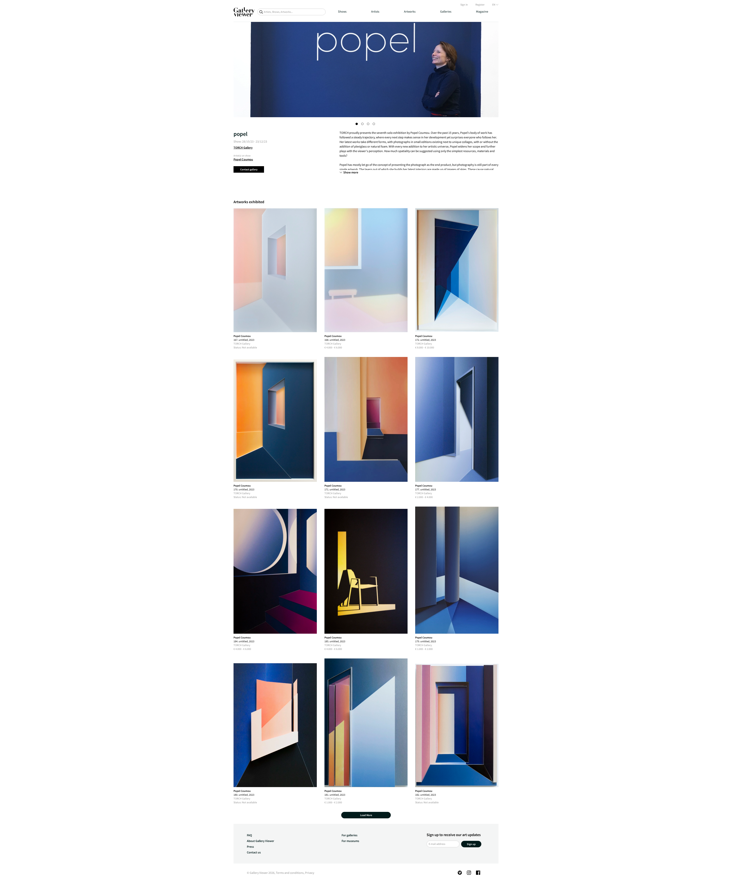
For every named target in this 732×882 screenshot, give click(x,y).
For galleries (349, 835)
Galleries (445, 11)
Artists (375, 11)
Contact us (254, 852)
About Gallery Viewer (260, 841)
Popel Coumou (243, 159)
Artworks (410, 11)
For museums (350, 841)
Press (250, 846)
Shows (342, 11)
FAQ (249, 835)
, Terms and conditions (289, 873)
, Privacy (309, 873)
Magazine (482, 11)
